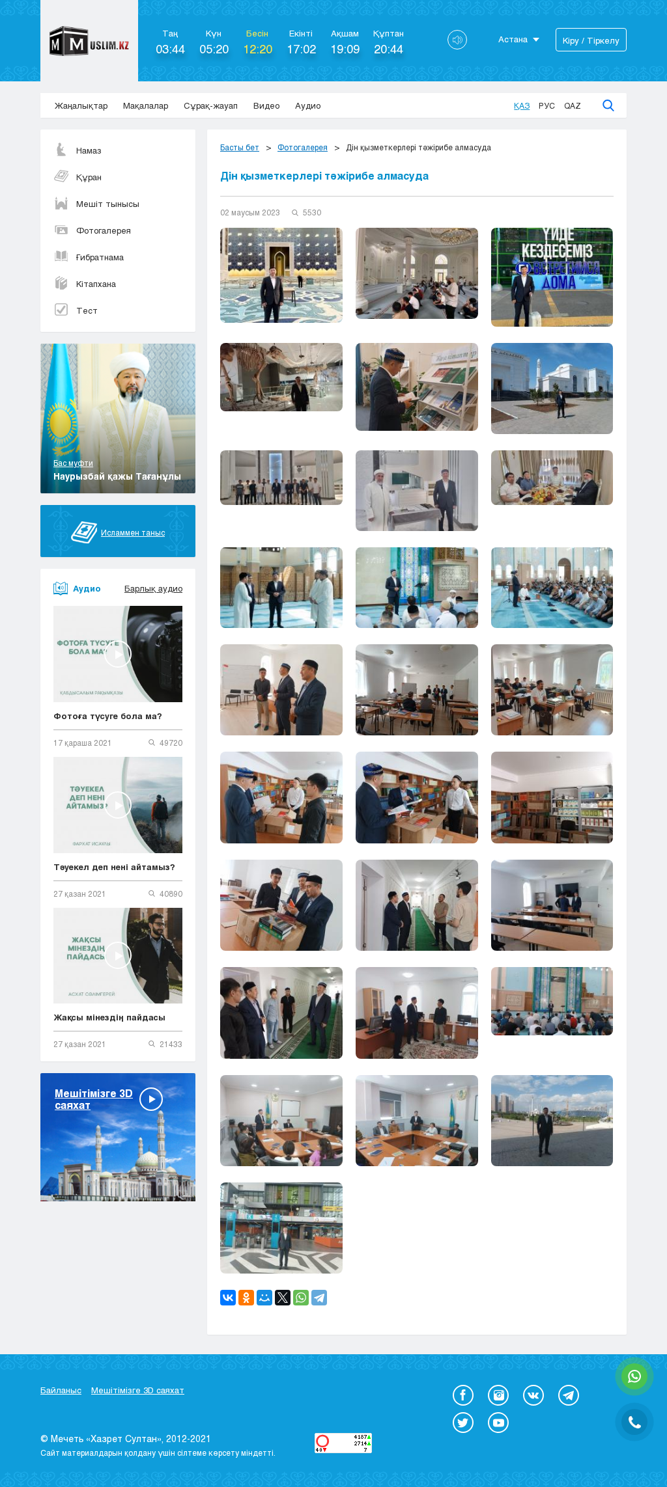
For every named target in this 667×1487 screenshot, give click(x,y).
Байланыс (60, 1390)
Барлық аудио (153, 588)
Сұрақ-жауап (211, 105)
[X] (283, 1297)
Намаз (89, 150)
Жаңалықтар (81, 105)
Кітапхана (96, 284)
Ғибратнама (100, 257)
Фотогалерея (103, 230)
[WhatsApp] (301, 1297)
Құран (89, 177)
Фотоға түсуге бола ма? (107, 716)
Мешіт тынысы (107, 203)
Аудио (307, 105)
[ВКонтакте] (228, 1297)
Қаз (522, 105)
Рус (547, 105)
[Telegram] (319, 1297)
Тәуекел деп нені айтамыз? (114, 867)
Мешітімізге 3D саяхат (137, 1390)
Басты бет (239, 147)
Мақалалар (145, 105)
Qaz (572, 105)
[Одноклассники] (246, 1297)
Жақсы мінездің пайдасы (109, 1017)
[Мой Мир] (264, 1297)
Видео (266, 105)
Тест (87, 310)
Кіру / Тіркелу (591, 40)
